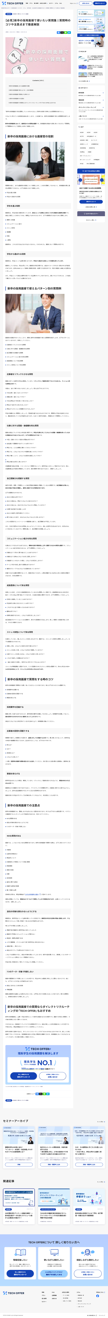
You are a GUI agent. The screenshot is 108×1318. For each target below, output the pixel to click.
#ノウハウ (22, 14)
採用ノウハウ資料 (67, 1301)
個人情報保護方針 (91, 1315)
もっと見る (100, 1122)
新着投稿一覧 (81, 1295)
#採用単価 (83, 148)
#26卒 (95, 132)
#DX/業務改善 (91, 163)
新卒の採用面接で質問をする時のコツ (19, 94)
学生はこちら (73, 3)
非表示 (41, 80)
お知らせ (54, 1298)
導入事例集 (65, 1298)
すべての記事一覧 (83, 81)
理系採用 (80, 1301)
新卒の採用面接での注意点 (16, 98)
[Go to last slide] (80, 180)
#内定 (81, 163)
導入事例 (36, 3)
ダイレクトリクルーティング (84, 1304)
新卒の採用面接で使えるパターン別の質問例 (21, 90)
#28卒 (82, 132)
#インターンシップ (85, 160)
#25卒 (88, 132)
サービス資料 (66, 1295)
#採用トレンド (84, 144)
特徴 (27, 3)
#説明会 (82, 152)
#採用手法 (92, 148)
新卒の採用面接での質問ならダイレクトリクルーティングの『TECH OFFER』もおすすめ (32, 103)
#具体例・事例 (16, 14)
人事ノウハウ (81, 1306)
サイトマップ (102, 1315)
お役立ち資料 (43, 3)
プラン (31, 3)
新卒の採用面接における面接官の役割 (19, 86)
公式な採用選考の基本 (32, 894)
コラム (56, 3)
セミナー (51, 3)
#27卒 (82, 136)
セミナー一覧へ (90, 220)
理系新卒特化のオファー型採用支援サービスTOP (11, 8)
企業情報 (54, 1295)
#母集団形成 (94, 144)
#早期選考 (96, 160)
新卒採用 (29, 8)
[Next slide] (102, 180)
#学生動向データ (91, 136)
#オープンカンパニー (86, 156)
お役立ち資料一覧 (90, 207)
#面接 (26, 14)
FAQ (60, 3)
